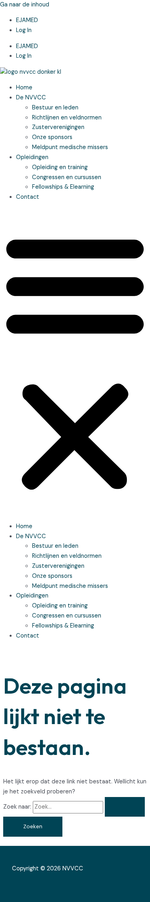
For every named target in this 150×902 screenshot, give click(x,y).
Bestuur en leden (55, 107)
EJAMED (27, 20)
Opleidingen (32, 157)
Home (24, 87)
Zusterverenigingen (58, 127)
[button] (75, 362)
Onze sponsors (52, 137)
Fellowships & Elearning (64, 187)
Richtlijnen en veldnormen (67, 117)
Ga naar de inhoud (24, 4)
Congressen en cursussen (66, 177)
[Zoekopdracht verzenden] (125, 807)
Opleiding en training (60, 167)
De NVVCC (31, 97)
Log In (24, 30)
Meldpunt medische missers (70, 147)
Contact (27, 197)
